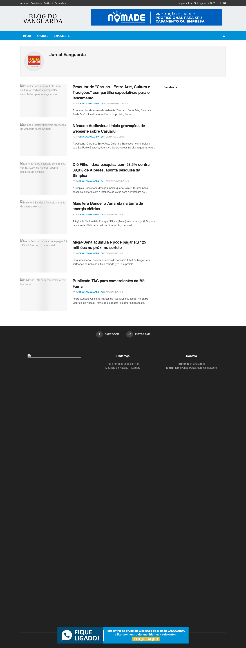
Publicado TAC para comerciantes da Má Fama (109, 283)
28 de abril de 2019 (113, 291)
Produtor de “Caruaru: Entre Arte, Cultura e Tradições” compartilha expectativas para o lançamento (111, 92)
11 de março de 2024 (114, 136)
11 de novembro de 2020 (116, 181)
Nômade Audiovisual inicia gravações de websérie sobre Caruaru (109, 128)
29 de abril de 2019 (113, 214)
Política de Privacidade (55, 2)
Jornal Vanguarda (88, 103)
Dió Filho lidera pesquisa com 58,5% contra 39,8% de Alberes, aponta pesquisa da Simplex (111, 169)
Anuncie (24, 2)
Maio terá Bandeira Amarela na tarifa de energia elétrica (108, 206)
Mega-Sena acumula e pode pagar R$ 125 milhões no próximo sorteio (109, 244)
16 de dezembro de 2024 (115, 103)
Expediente (36, 2)
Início (27, 36)
